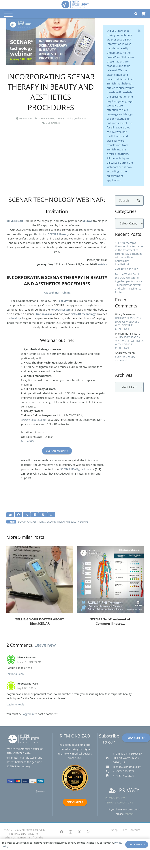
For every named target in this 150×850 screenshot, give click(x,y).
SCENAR (51, 521)
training (84, 521)
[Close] (139, 31)
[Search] (138, 201)
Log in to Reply (15, 674)
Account (135, 830)
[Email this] (10, 514)
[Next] (141, 589)
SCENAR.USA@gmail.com (75, 469)
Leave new (45, 645)
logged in (28, 714)
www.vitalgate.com (33, 419)
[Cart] (143, 13)
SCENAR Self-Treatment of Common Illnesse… (110, 621)
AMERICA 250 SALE (126, 269)
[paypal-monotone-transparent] (40, 792)
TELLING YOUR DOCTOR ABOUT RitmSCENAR (39, 621)
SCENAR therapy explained (125, 358)
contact (128, 814)
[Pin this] (43, 514)
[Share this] (18, 514)
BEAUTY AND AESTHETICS (32, 521)
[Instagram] (70, 832)
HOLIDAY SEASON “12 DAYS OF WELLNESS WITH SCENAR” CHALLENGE (128, 323)
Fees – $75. (27, 441)
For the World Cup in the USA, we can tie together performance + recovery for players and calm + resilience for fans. (128, 283)
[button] (8, 13)
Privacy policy (115, 798)
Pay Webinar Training (57, 292)
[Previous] (8, 589)
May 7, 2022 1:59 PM (27, 688)
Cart (124, 830)
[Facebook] (62, 832)
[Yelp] (88, 832)
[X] (79, 832)
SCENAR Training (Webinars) (70, 118)
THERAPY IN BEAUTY (68, 521)
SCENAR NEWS (46, 118)
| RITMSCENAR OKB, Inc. (24, 833)
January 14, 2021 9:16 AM (29, 662)
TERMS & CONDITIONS (119, 802)
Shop (114, 830)
